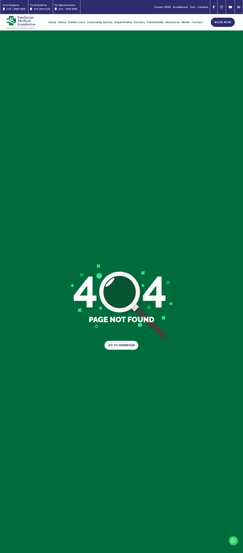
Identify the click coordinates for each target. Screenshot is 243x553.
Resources (173, 22)
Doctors (139, 22)
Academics (180, 7)
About (62, 22)
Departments (123, 22)
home (52, 22)
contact (197, 22)
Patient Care (76, 22)
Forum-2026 (162, 7)
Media (186, 22)
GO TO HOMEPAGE (121, 345)
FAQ (192, 7)
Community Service (99, 22)
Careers (202, 7)
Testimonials (155, 22)
